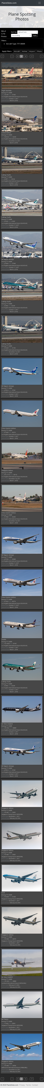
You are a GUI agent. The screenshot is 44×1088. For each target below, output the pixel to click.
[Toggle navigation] (39, 3)
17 (31, 56)
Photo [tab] (39, 51)
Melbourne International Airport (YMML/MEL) (14, 1067)
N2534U (6, 137)
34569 (14, 1066)
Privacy (22, 1085)
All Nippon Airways (8, 259)
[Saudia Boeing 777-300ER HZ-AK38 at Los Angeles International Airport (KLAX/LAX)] (22, 625)
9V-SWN (6, 939)
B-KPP (6, 179)
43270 (14, 432)
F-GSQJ (6, 1023)
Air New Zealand (7, 724)
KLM (3, 893)
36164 (13, 179)
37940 (14, 95)
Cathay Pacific (6, 175)
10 (25, 56)
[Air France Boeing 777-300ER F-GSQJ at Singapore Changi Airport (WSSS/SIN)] (22, 1004)
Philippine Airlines (7, 470)
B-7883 (6, 517)
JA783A (6, 263)
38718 (15, 475)
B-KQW (6, 348)
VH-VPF (6, 95)
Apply (35, 35)
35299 (13, 306)
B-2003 (6, 432)
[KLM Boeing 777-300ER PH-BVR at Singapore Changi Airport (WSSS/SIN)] (22, 878)
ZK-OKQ (6, 728)
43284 (14, 517)
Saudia (4, 639)
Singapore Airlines (7, 808)
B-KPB (6, 306)
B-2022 (6, 601)
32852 (13, 1023)
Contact (35, 1085)
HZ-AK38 (7, 643)
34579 (14, 939)
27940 (14, 263)
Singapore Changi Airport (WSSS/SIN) (12, 814)
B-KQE (6, 221)
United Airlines (6, 133)
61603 (14, 897)
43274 (14, 601)
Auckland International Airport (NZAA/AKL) (14, 983)
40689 (14, 728)
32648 (14, 559)
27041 (14, 390)
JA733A (6, 559)
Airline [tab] (24, 51)
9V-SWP (6, 812)
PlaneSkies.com (9, 3)
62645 (14, 137)
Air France (5, 1019)
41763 (14, 348)
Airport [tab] (32, 51)
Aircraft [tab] (17, 51)
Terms (28, 1085)
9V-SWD (6, 1066)
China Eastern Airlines (9, 428)
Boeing (4, 93)
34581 (14, 812)
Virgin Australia (6, 90)
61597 (15, 643)
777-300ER (9, 93)
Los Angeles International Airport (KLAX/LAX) (14, 96)
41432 (13, 221)
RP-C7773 (7, 475)
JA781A (6, 390)
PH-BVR (6, 897)
